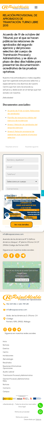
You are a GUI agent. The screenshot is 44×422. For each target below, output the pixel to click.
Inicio (5, 341)
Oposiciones (8, 368)
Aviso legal (22, 407)
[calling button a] (40, 405)
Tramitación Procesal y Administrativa (18, 375)
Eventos (6, 348)
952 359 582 (11, 304)
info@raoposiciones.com (13, 234)
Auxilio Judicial (8, 372)
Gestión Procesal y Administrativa (16, 379)
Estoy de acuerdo (22, 280)
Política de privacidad (22, 412)
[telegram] (23, 256)
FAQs (5, 381)
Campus (6, 391)
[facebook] (12, 256)
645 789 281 (24, 304)
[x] (17, 256)
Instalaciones (8, 356)
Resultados (7, 363)
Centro (5, 352)
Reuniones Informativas (12, 366)
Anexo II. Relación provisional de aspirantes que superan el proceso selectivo (22, 134)
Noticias (6, 345)
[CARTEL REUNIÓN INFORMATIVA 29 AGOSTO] (22, 207)
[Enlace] (16, 1)
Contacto (6, 388)
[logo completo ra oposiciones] (15, 7)
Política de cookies (22, 276)
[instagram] (6, 256)
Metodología (8, 359)
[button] (36, 7)
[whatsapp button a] (40, 412)
